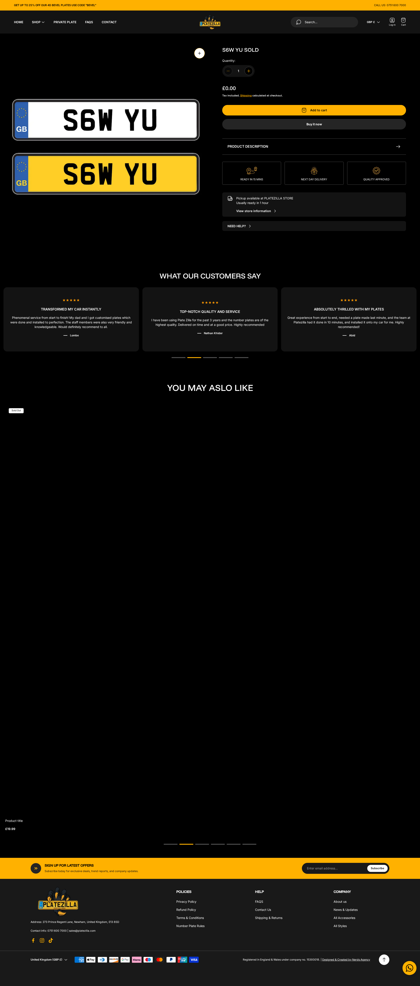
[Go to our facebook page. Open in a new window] (33, 940)
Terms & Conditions (190, 918)
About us (340, 901)
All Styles (340, 926)
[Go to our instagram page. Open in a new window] (42, 940)
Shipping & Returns (268, 918)
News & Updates (346, 910)
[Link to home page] (58, 901)
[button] (179, 357)
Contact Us (263, 910)
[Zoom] (199, 53)
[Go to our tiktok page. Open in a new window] (50, 940)
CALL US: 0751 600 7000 (390, 5)
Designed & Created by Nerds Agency (346, 959)
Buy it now (314, 124)
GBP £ (371, 22)
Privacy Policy (186, 901)
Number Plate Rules (190, 926)
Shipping (246, 95)
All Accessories (344, 918)
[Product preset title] (210, 610)
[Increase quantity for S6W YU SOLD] (249, 71)
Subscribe (377, 868)
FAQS (259, 901)
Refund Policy (186, 910)
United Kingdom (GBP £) (46, 959)
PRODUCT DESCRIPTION (248, 146)
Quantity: (228, 60)
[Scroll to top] (384, 959)
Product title (14, 821)
